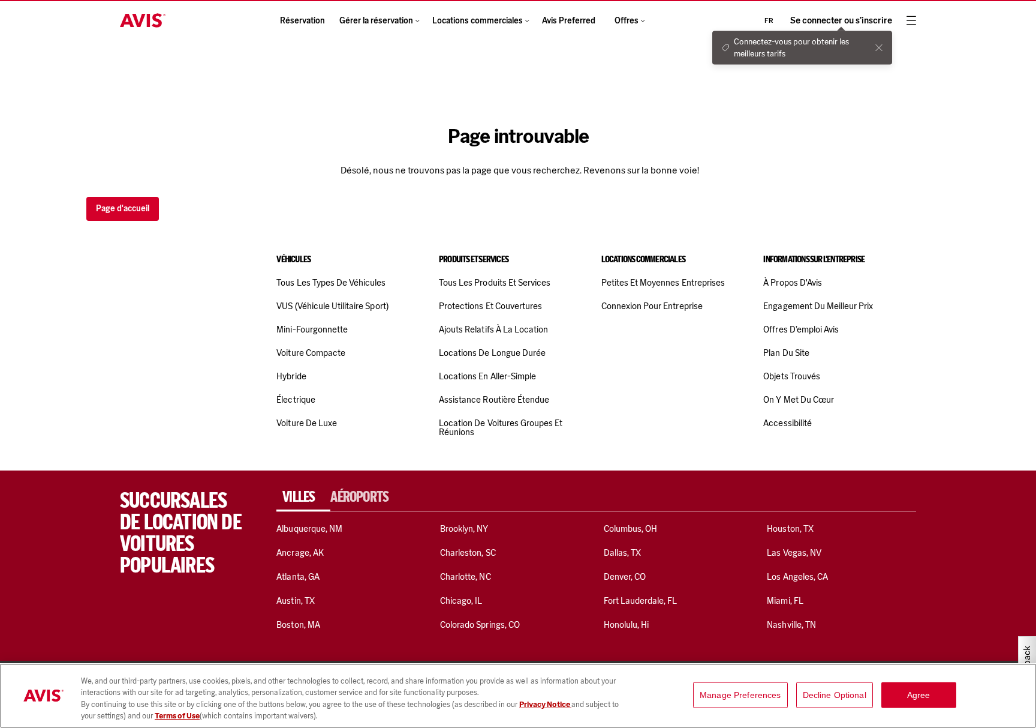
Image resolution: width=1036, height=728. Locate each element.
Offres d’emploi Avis (801, 329)
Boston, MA (298, 624)
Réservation (302, 21)
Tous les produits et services (494, 282)
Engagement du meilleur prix (818, 306)
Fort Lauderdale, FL (640, 600)
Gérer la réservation (376, 21)
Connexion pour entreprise (652, 306)
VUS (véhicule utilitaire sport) (332, 306)
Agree (918, 695)
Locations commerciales (477, 21)
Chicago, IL (461, 600)
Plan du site (786, 352)
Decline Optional (834, 695)
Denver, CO (625, 576)
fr (768, 20)
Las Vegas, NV (794, 552)
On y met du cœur (798, 399)
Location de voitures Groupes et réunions (500, 428)
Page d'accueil (122, 208)
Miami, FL (785, 600)
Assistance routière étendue (494, 399)
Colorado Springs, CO (480, 624)
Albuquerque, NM (309, 528)
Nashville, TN (791, 624)
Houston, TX (790, 528)
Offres (627, 21)
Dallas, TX (622, 552)
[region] (518, 695)
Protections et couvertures (490, 306)
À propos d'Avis (792, 282)
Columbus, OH (631, 528)
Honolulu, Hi (626, 624)
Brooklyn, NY (464, 528)
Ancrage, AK (300, 552)
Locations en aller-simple (487, 376)
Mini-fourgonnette (312, 329)
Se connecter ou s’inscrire (841, 20)
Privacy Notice (545, 704)
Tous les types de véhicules (331, 282)
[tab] (303, 497)
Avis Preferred (568, 21)
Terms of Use (177, 715)
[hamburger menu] (911, 20)
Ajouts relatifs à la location (493, 329)
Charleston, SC (468, 552)
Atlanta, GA (298, 576)
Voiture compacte (310, 352)
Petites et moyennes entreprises (663, 282)
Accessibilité (787, 423)
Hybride (291, 376)
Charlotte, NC (465, 576)
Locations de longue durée (492, 352)
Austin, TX (295, 600)
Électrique (295, 399)
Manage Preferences (740, 695)
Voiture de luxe (306, 423)
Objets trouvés (791, 376)
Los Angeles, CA (797, 576)
